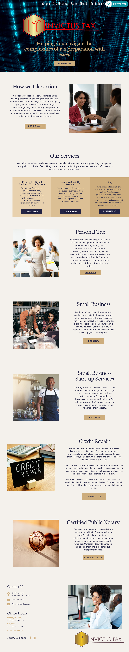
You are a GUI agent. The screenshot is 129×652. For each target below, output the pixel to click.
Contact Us (94, 496)
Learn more (32, 212)
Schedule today (93, 558)
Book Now (90, 273)
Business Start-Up (79, 4)
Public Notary (97, 4)
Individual (45, 4)
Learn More (64, 64)
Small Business (60, 4)
